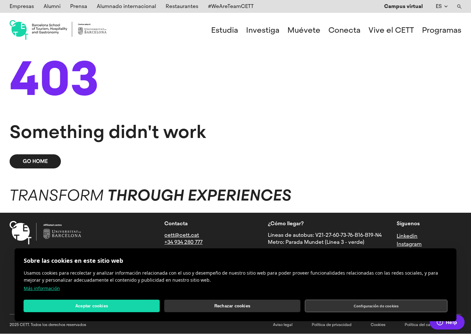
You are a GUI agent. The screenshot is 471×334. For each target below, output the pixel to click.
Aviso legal (283, 324)
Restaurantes (182, 6)
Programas (441, 30)
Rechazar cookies (232, 306)
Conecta (344, 30)
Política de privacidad (331, 324)
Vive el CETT (391, 30)
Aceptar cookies (91, 306)
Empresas (22, 6)
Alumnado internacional (126, 6)
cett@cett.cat (181, 235)
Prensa (78, 6)
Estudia (224, 30)
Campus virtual (403, 6)
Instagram (409, 244)
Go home (35, 161)
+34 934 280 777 (183, 242)
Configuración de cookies (376, 306)
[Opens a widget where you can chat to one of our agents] (447, 323)
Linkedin (407, 236)
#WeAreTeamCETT (231, 6)
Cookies (378, 324)
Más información (42, 288)
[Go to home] (58, 30)
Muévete (303, 30)
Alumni (52, 6)
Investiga (262, 30)
